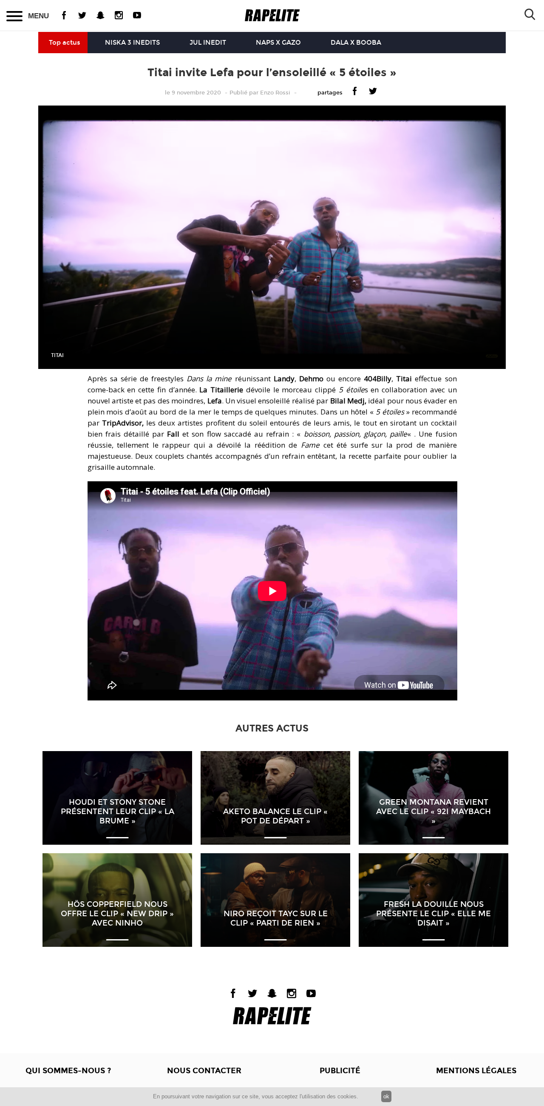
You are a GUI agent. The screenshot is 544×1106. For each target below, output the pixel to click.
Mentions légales (476, 1070)
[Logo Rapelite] (272, 15)
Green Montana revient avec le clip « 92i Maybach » (433, 811)
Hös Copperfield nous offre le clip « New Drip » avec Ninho (117, 914)
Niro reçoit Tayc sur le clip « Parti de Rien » (276, 918)
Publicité (340, 1070)
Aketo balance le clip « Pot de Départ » (275, 816)
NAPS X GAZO (278, 42)
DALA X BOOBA (356, 42)
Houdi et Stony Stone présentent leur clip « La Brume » (117, 811)
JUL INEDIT (208, 42)
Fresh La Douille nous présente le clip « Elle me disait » (433, 914)
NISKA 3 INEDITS (132, 42)
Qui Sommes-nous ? (68, 1070)
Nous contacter (204, 1070)
